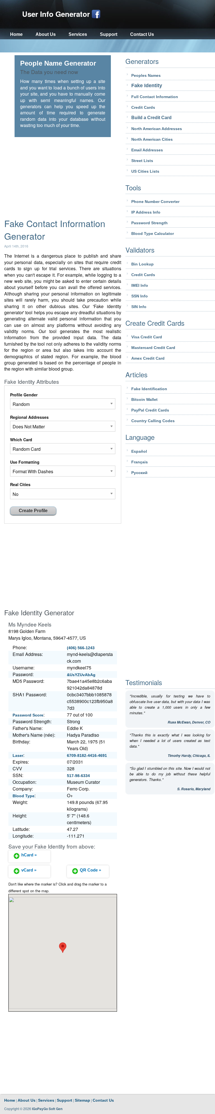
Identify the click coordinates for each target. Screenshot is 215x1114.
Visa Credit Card (146, 337)
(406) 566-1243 (81, 648)
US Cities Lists (145, 171)
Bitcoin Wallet (144, 399)
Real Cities (20, 484)
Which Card (21, 439)
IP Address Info (145, 212)
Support (108, 34)
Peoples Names (146, 75)
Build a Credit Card (151, 117)
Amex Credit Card (148, 358)
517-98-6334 (78, 775)
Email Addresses (147, 150)
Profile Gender (24, 394)
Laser (18, 755)
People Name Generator (58, 63)
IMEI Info (139, 285)
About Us (46, 34)
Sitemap (82, 1100)
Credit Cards (143, 107)
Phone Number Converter (155, 201)
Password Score (28, 715)
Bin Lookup (142, 264)
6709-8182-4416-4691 (87, 755)
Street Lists (142, 160)
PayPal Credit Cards (150, 410)
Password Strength (149, 223)
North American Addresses (156, 128)
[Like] (96, 14)
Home (16, 34)
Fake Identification (149, 389)
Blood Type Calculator (152, 233)
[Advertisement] (107, 46)
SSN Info (139, 296)
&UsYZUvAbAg (81, 674)
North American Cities (152, 139)
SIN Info (138, 306)
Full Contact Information (154, 96)
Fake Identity (146, 85)
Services (78, 34)
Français (139, 462)
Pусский (139, 472)
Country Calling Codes (153, 421)
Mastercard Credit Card (153, 347)
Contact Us (142, 34)
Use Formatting (24, 462)
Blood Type (23, 796)
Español (139, 451)
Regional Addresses (29, 417)
